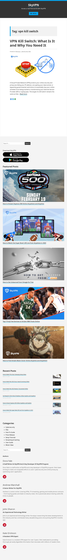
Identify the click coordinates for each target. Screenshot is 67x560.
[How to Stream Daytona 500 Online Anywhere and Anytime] (33, 185)
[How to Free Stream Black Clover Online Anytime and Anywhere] (33, 342)
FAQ (7, 430)
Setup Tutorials (11, 437)
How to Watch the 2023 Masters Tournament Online (15, 389)
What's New (9, 445)
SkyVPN (33, 5)
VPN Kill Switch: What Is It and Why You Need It (32, 43)
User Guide (9, 442)
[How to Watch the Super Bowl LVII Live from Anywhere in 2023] (33, 225)
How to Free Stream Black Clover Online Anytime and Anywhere (25, 361)
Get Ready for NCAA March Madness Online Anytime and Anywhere (19, 396)
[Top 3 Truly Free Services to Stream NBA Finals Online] (33, 303)
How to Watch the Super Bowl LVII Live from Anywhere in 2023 (24, 243)
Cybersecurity (10, 427)
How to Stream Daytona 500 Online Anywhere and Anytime (23, 204)
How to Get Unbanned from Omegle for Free (18, 282)
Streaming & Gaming (12, 440)
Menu (34, 13)
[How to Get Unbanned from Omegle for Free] (33, 264)
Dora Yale (28, 51)
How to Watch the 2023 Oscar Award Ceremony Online (16, 381)
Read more (23, 94)
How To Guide (10, 432)
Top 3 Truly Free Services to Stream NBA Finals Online (21, 321)
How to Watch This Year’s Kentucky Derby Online (14, 374)
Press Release (10, 435)
